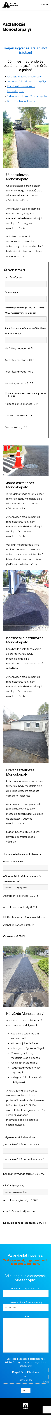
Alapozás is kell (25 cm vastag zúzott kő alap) (27, 394)
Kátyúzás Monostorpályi (21, 101)
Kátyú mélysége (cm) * (14, 1185)
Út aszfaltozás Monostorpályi (24, 76)
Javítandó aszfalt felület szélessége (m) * (23, 1159)
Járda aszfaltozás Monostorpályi (26, 81)
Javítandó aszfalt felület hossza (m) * (21, 1144)
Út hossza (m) (12, 292)
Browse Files (25, 1379)
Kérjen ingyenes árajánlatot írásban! (25, 50)
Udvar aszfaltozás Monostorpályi (27, 96)
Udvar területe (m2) (13, 861)
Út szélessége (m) (13, 277)
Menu (46, 5)
